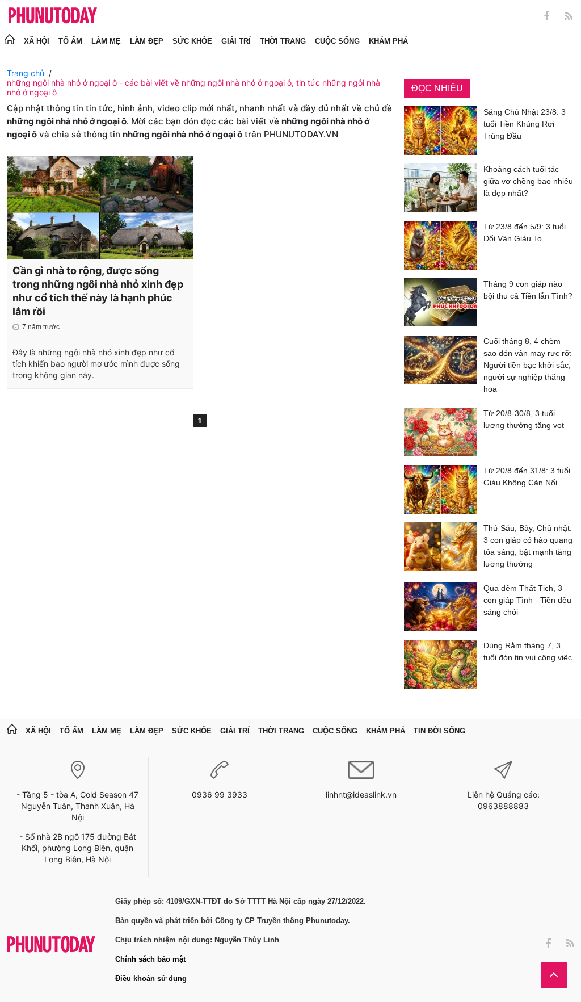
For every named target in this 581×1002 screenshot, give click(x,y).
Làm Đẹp (146, 41)
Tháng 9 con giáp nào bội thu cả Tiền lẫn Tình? (527, 289)
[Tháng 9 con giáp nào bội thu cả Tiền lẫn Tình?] (440, 302)
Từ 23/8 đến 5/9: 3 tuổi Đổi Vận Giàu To (524, 232)
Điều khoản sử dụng (151, 978)
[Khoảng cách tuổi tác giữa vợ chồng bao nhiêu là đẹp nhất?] (440, 187)
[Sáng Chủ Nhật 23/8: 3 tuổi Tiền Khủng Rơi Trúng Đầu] (440, 130)
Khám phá (388, 41)
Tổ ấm (70, 41)
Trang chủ (25, 73)
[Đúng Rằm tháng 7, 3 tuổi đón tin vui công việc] (440, 664)
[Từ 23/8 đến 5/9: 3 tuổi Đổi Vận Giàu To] (440, 245)
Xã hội (36, 41)
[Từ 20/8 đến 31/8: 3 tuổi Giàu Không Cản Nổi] (440, 489)
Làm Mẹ (106, 41)
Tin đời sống (439, 731)
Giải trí (236, 41)
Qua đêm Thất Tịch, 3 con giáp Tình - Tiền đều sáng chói (527, 600)
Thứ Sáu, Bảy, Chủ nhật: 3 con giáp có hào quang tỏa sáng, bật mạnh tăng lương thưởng (527, 545)
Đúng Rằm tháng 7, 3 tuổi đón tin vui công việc (527, 651)
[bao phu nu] (53, 16)
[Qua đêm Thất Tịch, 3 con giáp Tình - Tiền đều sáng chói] (440, 606)
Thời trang (283, 41)
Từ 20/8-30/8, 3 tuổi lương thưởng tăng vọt (523, 419)
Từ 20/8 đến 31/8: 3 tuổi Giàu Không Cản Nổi (526, 476)
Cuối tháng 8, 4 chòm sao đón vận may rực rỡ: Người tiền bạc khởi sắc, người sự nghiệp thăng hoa (527, 365)
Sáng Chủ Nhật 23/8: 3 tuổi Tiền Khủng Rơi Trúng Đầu (524, 123)
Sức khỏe (192, 41)
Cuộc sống (337, 41)
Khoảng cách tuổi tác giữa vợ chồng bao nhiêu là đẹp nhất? (528, 181)
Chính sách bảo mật (150, 959)
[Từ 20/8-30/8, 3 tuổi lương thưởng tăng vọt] (440, 432)
